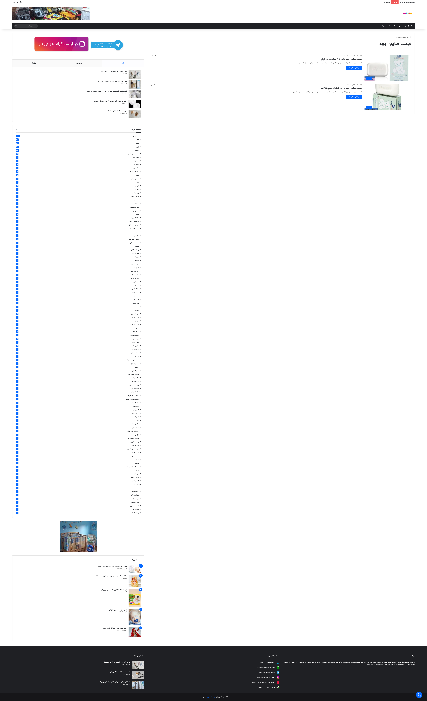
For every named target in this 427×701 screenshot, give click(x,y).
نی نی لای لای (134, 228)
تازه (123, 63)
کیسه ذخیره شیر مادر (133, 467)
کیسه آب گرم (135, 427)
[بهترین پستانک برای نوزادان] (135, 617)
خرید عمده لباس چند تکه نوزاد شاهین (114, 628)
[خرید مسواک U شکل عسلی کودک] (135, 114)
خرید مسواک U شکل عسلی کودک (380, 2)
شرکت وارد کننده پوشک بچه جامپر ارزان (114, 590)
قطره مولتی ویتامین (133, 449)
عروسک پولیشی (134, 477)
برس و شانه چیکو (134, 363)
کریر (138, 182)
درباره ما (382, 26)
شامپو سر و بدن (134, 243)
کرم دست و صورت (133, 385)
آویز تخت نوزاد (134, 264)
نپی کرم (137, 470)
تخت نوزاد (136, 509)
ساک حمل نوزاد (134, 171)
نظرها (34, 63)
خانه (408, 37)
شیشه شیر (136, 157)
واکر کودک (136, 186)
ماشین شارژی (135, 481)
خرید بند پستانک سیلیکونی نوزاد (119, 672)
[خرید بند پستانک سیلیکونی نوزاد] (138, 675)
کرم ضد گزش (135, 499)
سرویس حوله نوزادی (133, 225)
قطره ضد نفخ (135, 388)
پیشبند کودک (135, 513)
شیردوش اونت (134, 474)
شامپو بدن (136, 328)
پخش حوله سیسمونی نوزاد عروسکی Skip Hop (111, 576)
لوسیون (137, 214)
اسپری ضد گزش (134, 331)
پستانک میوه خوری (133, 395)
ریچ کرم (137, 435)
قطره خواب (136, 282)
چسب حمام (135, 456)
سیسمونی (136, 136)
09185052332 (262, 662)
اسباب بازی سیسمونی (132, 360)
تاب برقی (136, 260)
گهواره (137, 147)
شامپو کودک (135, 164)
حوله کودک (136, 484)
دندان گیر (136, 267)
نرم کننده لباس (135, 250)
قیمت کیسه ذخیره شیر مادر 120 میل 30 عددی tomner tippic (107, 91)
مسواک (137, 459)
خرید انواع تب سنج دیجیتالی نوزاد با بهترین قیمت (113, 682)
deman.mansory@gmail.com (261, 682)
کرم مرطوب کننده (134, 221)
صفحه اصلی (409, 26)
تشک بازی (136, 168)
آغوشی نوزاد (135, 381)
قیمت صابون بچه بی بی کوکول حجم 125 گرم (341, 88)
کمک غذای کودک (134, 392)
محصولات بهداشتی (133, 154)
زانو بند (137, 367)
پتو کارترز (136, 285)
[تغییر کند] (407, 13)
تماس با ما (391, 26)
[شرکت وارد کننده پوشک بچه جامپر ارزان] (135, 598)
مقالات (400, 26)
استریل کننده (135, 346)
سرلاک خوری (135, 491)
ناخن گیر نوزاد (135, 371)
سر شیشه (136, 307)
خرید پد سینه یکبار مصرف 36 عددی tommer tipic (110, 101)
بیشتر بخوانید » (354, 68)
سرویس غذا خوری (133, 438)
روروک (137, 175)
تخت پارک (136, 200)
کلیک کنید (260, 667)
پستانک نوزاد (135, 218)
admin (358, 56)
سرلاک (137, 246)
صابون (137, 321)
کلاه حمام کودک (134, 349)
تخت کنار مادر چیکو (133, 431)
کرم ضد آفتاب (135, 445)
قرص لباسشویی (134, 335)
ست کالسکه (135, 403)
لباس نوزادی (135, 292)
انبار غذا (137, 420)
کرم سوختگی (135, 193)
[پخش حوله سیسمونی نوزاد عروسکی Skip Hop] (135, 581)
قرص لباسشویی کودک (132, 399)
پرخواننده (79, 63)
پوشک (137, 143)
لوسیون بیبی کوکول (133, 239)
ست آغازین (135, 317)
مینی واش (136, 211)
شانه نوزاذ (136, 356)
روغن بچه (136, 232)
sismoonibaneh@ (264, 672)
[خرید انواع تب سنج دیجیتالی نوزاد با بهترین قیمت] (138, 685)
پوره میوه (136, 310)
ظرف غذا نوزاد (135, 278)
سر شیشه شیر (135, 353)
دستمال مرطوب (134, 196)
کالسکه (137, 150)
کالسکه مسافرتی (134, 506)
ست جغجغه (135, 275)
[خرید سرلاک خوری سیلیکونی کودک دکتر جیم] (135, 84)
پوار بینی (136, 257)
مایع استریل (135, 253)
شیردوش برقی (135, 314)
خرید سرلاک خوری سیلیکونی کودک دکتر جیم (112, 81)
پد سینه (137, 463)
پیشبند (137, 488)
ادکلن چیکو (136, 378)
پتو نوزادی (136, 410)
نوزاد (138, 139)
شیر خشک (136, 203)
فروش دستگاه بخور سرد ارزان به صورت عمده (112, 566)
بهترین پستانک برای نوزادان (118, 609)
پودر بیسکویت (135, 324)
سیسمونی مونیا (211, 697)
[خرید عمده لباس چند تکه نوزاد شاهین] (135, 632)
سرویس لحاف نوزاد (133, 374)
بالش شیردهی (135, 271)
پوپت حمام (136, 406)
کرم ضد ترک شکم (134, 339)
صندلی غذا (136, 161)
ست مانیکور (135, 452)
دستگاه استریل (135, 289)
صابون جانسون (134, 502)
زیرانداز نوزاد (135, 424)
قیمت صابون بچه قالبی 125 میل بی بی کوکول (341, 59)
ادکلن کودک (135, 342)
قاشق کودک (135, 417)
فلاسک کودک (135, 495)
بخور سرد (136, 235)
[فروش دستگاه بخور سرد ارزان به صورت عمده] (135, 569)
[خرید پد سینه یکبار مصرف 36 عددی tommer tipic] (135, 104)
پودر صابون (135, 299)
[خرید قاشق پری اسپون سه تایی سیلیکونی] (135, 74)
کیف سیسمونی (134, 207)
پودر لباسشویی (134, 442)
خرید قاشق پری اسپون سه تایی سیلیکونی (113, 71)
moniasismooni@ (262, 677)
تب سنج (136, 296)
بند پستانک (135, 413)
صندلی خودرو (135, 179)
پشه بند (137, 189)
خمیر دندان (136, 303)
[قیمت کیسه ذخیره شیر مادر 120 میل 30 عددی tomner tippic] (135, 94)
